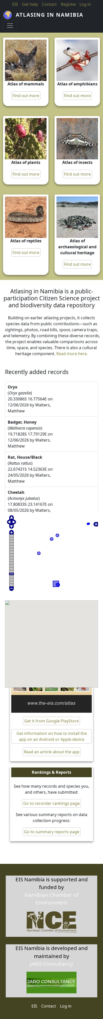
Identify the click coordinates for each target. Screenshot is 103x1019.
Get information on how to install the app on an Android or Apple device (51, 736)
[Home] (9, 14)
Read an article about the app (52, 752)
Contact (49, 4)
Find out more (25, 95)
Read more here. (72, 353)
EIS (15, 4)
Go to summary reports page (51, 832)
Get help (30, 4)
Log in (66, 1006)
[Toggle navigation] (10, 26)
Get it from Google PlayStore (51, 721)
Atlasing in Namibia (49, 14)
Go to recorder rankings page (51, 803)
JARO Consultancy (51, 963)
